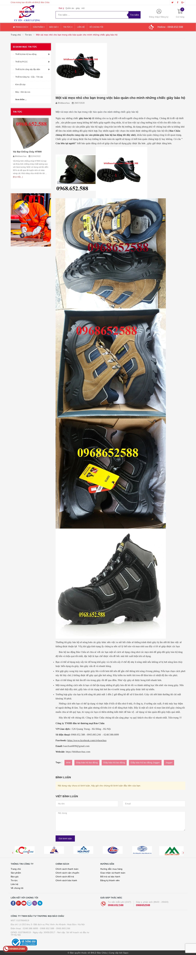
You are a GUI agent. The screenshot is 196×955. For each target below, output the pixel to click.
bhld (68, 762)
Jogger (169, 762)
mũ (83, 8)
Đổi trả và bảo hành (110, 876)
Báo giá (53, 27)
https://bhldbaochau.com (78, 751)
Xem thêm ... (20, 99)
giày (78, 8)
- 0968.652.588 (46, 928)
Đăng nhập (154, 17)
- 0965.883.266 (62, 928)
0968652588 (143, 905)
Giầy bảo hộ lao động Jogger (145, 762)
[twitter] (172, 2)
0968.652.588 (115, 905)
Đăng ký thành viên (110, 880)
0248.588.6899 (30, 928)
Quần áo (70, 8)
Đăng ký (165, 17)
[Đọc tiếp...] (18, 184)
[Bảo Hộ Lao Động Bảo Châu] (31, 14)
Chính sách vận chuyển (67, 873)
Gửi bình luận (65, 838)
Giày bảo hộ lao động (87, 762)
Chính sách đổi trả (65, 876)
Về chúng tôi (96, 27)
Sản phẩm (38, 27)
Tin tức (67, 27)
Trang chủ (21, 27)
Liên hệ (81, 27)
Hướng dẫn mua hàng (111, 869)
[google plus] (182, 2)
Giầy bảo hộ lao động (114, 762)
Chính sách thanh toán (67, 869)
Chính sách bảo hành (66, 880)
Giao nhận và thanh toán (112, 873)
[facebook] (177, 2)
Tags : (59, 762)
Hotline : (170, 27)
